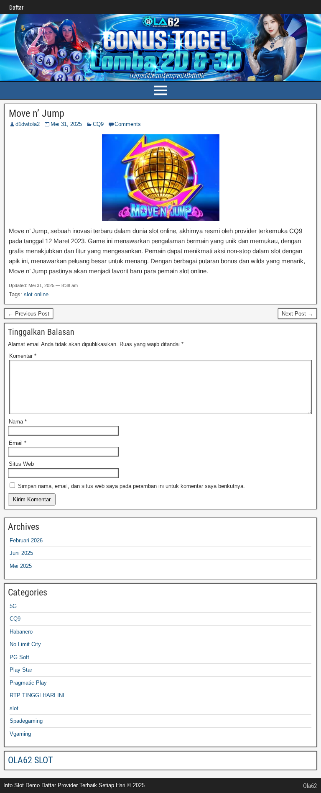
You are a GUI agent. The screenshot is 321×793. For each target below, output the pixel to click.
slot (14, 708)
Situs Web (21, 464)
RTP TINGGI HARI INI (37, 695)
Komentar (22, 356)
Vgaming (20, 734)
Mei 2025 (21, 566)
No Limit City (25, 644)
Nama (18, 421)
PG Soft (19, 657)
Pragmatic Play (28, 683)
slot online (36, 294)
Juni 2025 (21, 553)
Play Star (21, 670)
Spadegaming (26, 721)
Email (17, 443)
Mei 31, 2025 (66, 124)
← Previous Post (28, 314)
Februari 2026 (26, 540)
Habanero (21, 632)
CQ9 (98, 124)
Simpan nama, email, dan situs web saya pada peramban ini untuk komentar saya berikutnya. (131, 486)
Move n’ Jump (36, 113)
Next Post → (297, 314)
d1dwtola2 (27, 124)
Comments (128, 124)
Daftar (16, 7)
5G (13, 606)
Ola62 (310, 786)
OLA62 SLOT (30, 760)
